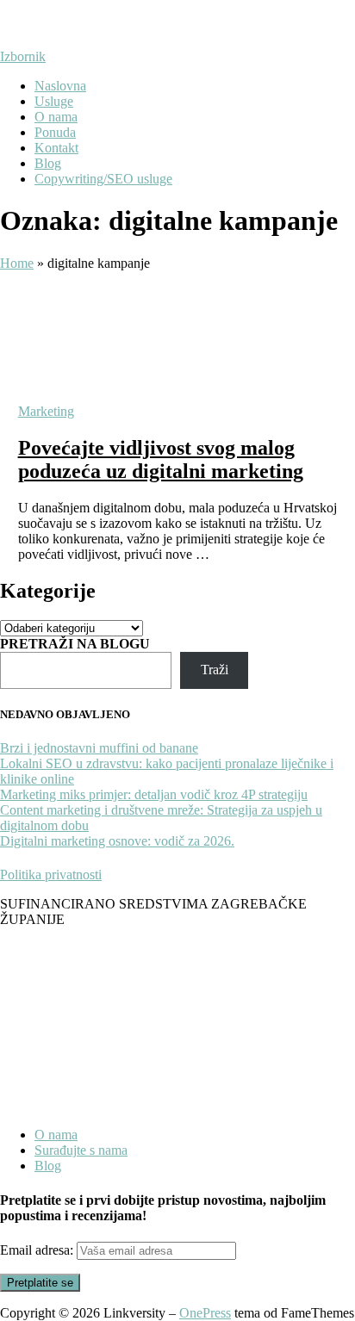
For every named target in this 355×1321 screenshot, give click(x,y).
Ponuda (55, 132)
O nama (56, 116)
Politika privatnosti (51, 874)
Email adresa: (38, 1250)
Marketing (46, 411)
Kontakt (56, 147)
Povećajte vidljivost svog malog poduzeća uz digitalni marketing (160, 459)
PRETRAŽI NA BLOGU (75, 643)
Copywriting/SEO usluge (103, 178)
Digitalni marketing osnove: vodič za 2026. (117, 841)
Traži (214, 669)
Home (17, 263)
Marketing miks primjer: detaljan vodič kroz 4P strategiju (154, 794)
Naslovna (60, 85)
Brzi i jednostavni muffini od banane (99, 748)
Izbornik (23, 56)
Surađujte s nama (81, 1150)
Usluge (53, 101)
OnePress (205, 1312)
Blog (47, 163)
